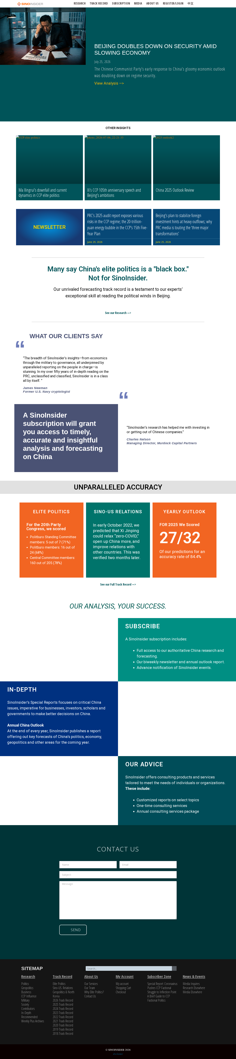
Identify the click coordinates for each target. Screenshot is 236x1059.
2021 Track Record (63, 1021)
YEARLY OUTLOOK (184, 511)
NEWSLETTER (49, 227)
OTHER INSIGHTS (118, 128)
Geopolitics (27, 987)
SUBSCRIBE (142, 626)
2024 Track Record (63, 1008)
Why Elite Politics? (94, 992)
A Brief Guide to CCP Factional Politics (158, 998)
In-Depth (26, 1012)
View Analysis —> (109, 83)
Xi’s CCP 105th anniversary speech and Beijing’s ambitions (114, 192)
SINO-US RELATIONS (118, 511)
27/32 (180, 538)
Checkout (121, 992)
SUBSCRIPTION (121, 3)
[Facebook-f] (197, 969)
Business (26, 992)
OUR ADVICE (144, 764)
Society (25, 1004)
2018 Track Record (63, 1033)
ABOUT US (152, 3)
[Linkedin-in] (205, 969)
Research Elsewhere (194, 987)
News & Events (194, 976)
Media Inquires (191, 983)
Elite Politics (59, 983)
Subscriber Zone (159, 976)
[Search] (174, 968)
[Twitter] (190, 969)
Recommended (29, 1017)
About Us (91, 976)
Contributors (28, 1008)
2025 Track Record (63, 1004)
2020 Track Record (63, 1025)
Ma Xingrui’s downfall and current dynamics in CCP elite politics (43, 192)
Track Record (99, 3)
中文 (191, 3)
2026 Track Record (63, 1000)
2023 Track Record (63, 1012)
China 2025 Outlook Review (175, 190)
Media (138, 3)
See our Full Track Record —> (118, 584)
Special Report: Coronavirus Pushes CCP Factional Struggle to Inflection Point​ (162, 987)
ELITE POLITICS (51, 511)
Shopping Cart (123, 987)
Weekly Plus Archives (32, 1021)
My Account (125, 976)
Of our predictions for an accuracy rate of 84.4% (182, 554)
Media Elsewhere (192, 992)
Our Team (89, 987)
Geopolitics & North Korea (63, 994)
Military (25, 1000)
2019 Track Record (63, 1029)
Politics (25, 983)
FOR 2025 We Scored (179, 524)
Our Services (91, 983)
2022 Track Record (63, 1017)
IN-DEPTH (22, 689)
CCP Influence (28, 996)
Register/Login (173, 3)
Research (80, 3)
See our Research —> (118, 313)
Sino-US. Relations (63, 987)
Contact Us (90, 996)
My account (122, 983)
